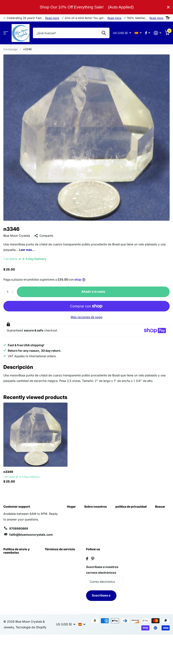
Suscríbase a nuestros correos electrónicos (102, 569)
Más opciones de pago (86, 317)
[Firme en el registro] (157, 33)
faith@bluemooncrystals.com (31, 534)
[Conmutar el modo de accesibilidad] (168, 18)
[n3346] (35, 435)
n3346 (8, 471)
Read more (52, 18)
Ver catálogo (5, 33)
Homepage (10, 49)
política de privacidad (131, 506)
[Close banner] (168, 7)
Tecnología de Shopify (31, 627)
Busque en (103, 33)
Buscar (160, 506)
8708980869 (18, 528)
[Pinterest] (92, 559)
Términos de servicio (60, 549)
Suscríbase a (101, 595)
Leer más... (27, 249)
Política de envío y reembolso (16, 550)
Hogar (71, 506)
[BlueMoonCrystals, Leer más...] (147, 33)
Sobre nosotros (95, 506)
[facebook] (87, 558)
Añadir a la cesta (93, 291)
